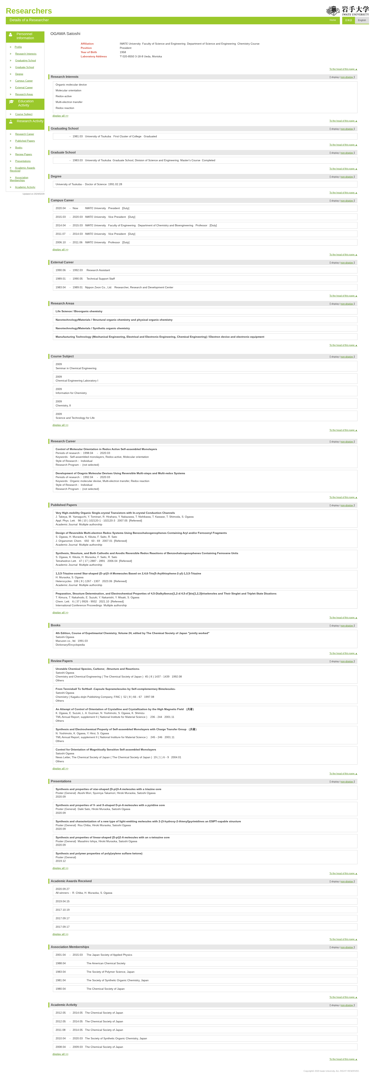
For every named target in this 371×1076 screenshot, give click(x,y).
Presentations (23, 161)
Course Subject (23, 114)
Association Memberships (19, 179)
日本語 (348, 20)
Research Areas (24, 94)
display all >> (60, 115)
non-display (347, 77)
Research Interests (26, 53)
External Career (24, 87)
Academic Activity (25, 187)
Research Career (24, 134)
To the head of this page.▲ (343, 69)
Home (333, 20)
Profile (18, 47)
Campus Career (24, 80)
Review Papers (23, 154)
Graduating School (25, 60)
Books (18, 147)
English (362, 20)
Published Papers (25, 140)
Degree (19, 74)
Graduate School (24, 67)
